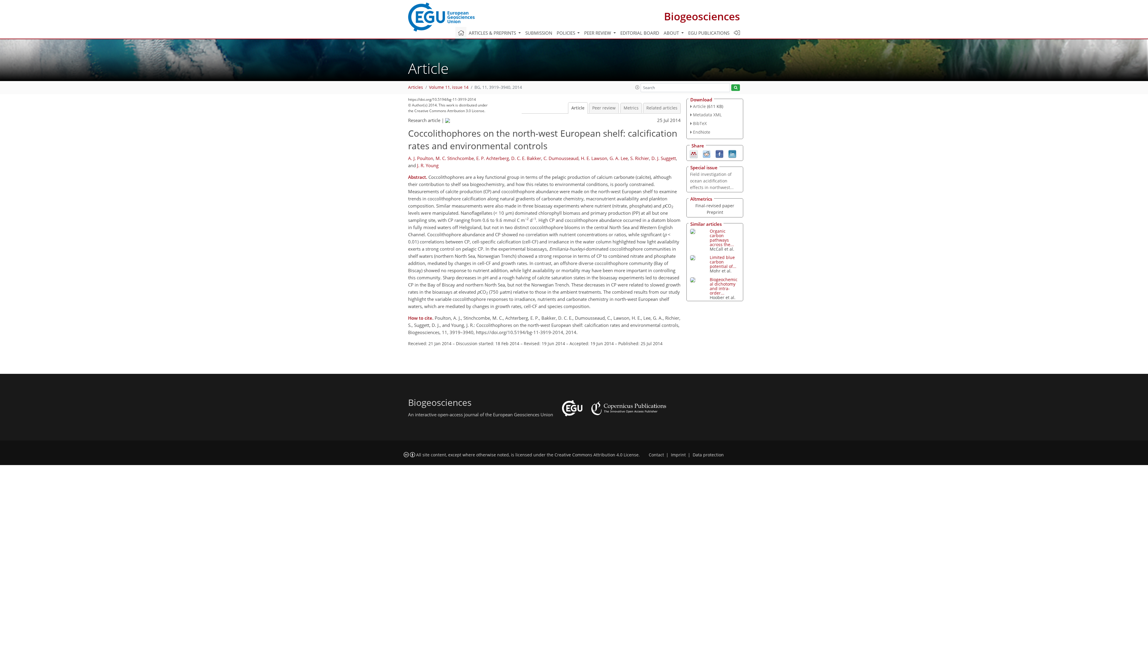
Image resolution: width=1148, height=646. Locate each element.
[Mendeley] (694, 153)
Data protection (708, 455)
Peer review (604, 108)
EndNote (701, 132)
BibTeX (700, 123)
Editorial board (639, 33)
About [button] (672, 33)
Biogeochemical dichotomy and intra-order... (724, 286)
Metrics (631, 108)
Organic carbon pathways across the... (722, 237)
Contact (656, 455)
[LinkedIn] (732, 153)
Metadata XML (707, 115)
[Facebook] (719, 153)
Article (577, 108)
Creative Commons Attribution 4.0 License (597, 455)
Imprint (678, 455)
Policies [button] (566, 33)
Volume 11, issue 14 (448, 87)
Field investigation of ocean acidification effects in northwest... (712, 180)
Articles (415, 87)
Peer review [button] (598, 33)
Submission (538, 33)
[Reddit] (707, 153)
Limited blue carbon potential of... (723, 262)
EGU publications (708, 33)
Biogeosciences (702, 16)
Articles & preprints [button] (493, 33)
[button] (637, 87)
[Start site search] (735, 87)
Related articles (661, 108)
